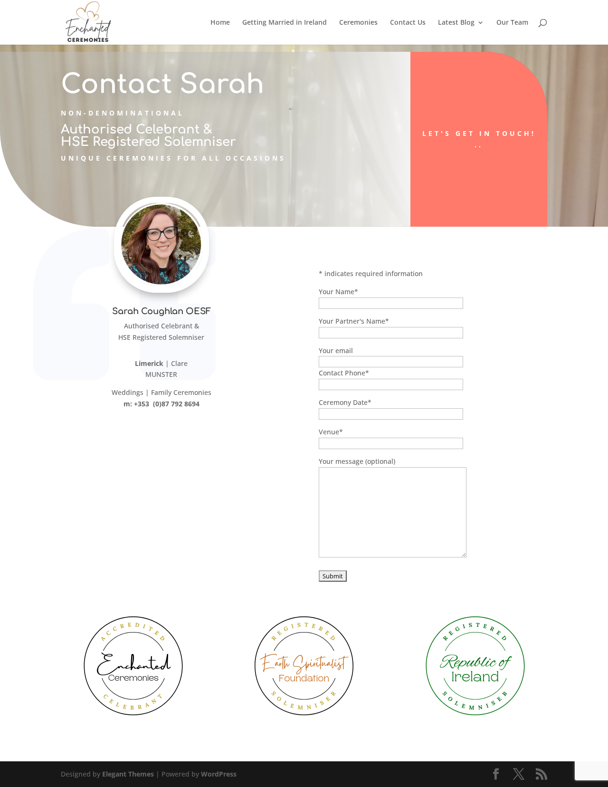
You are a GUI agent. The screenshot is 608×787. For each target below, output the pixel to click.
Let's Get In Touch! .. (479, 139)
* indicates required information (371, 273)
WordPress (219, 773)
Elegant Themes (128, 773)
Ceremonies (358, 23)
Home (220, 23)
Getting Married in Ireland (284, 23)
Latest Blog (456, 23)
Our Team (512, 23)
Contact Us (408, 23)
